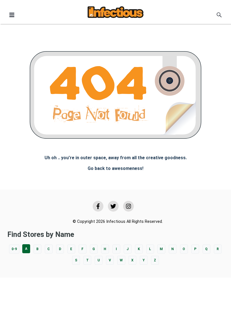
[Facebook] (98, 206)
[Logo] (115, 13)
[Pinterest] (128, 206)
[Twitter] (113, 206)
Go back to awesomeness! (115, 168)
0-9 (14, 249)
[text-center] (219, 15)
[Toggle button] (12, 15)
